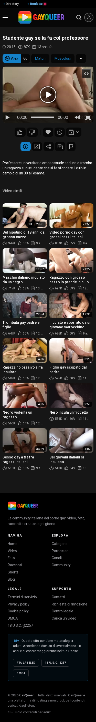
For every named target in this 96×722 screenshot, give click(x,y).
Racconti (15, 565)
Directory (12, 4)
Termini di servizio (22, 597)
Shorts (13, 572)
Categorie (60, 544)
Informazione (25, 146)
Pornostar (60, 551)
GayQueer (26, 695)
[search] (79, 17)
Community (61, 565)
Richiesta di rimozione (69, 604)
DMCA (13, 618)
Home (12, 544)
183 (32, 132)
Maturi (40, 58)
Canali (57, 558)
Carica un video (64, 618)
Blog (11, 579)
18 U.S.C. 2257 (55, 662)
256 (20, 132)
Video (12, 551)
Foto (11, 558)
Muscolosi (63, 58)
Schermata (37, 146)
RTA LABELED (26, 662)
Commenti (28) (60, 146)
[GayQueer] (23, 505)
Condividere (49, 146)
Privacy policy (18, 604)
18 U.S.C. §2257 (20, 625)
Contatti (58, 597)
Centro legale (62, 611)
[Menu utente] (88, 17)
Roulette (36, 4)
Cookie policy (18, 611)
